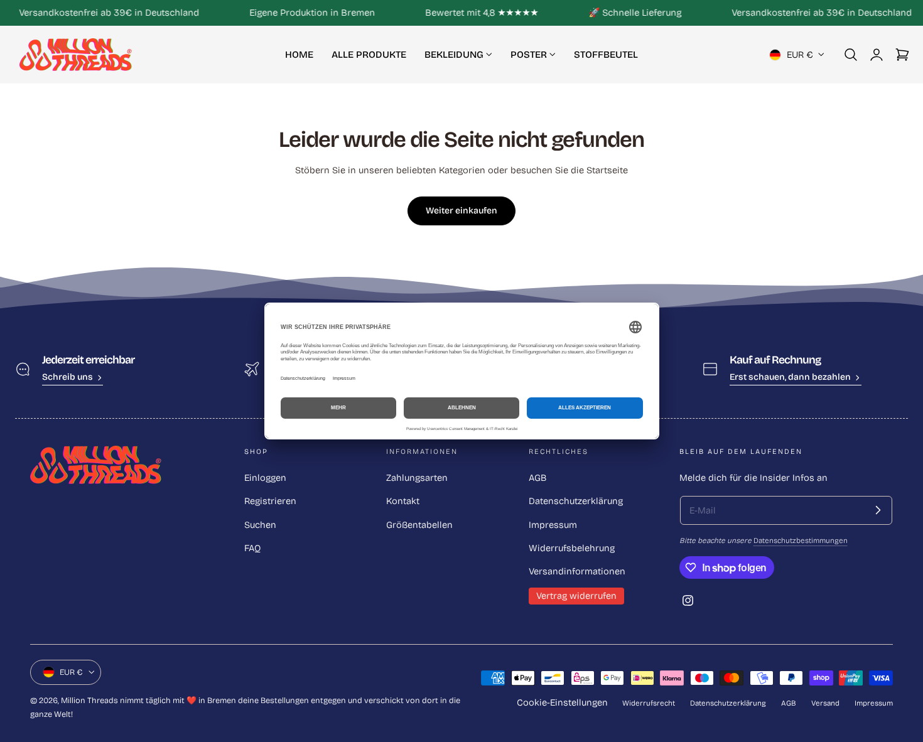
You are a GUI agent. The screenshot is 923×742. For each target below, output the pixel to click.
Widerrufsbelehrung (572, 548)
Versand (825, 703)
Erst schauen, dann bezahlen (790, 377)
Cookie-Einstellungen (562, 702)
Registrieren (270, 501)
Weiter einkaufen (461, 210)
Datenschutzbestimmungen (800, 540)
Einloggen (265, 477)
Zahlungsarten (417, 477)
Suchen (260, 524)
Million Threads (89, 700)
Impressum (553, 524)
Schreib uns (67, 377)
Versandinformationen (577, 571)
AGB (538, 477)
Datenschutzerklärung (576, 501)
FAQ (252, 548)
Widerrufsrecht (648, 703)
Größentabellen (419, 524)
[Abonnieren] (878, 510)
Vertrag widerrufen (576, 595)
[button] (850, 54)
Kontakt (402, 501)
